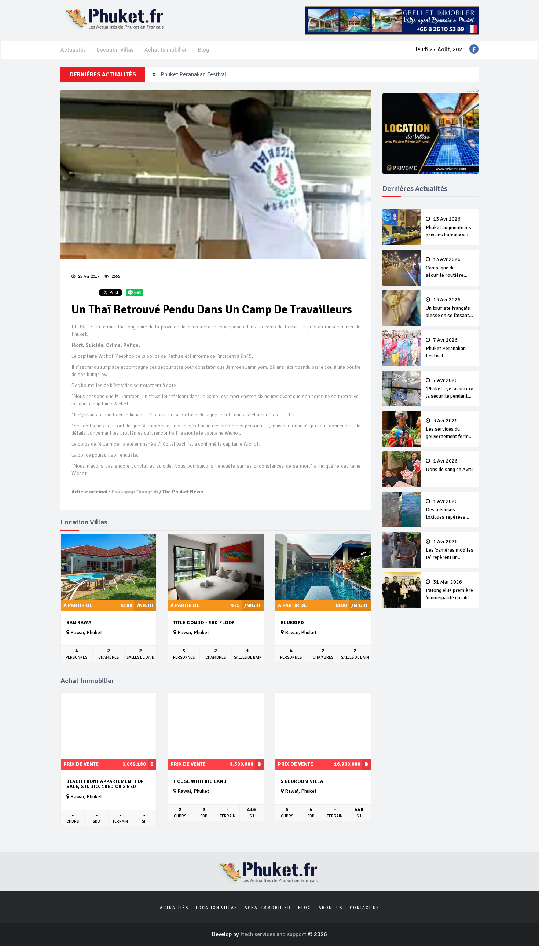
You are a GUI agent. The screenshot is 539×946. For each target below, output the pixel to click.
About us (330, 907)
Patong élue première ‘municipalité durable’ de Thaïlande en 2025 (449, 590)
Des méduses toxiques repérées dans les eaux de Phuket (445, 509)
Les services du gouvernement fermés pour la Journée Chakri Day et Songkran (450, 429)
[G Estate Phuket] (391, 20)
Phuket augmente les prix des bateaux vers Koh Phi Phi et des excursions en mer (449, 227)
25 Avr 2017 (88, 276)
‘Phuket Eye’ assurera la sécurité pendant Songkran (449, 389)
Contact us (364, 907)
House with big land (200, 781)
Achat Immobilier (165, 50)
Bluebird (292, 622)
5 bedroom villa (302, 781)
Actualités (73, 50)
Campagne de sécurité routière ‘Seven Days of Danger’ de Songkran (448, 268)
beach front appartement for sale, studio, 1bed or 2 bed (105, 784)
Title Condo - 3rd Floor (204, 622)
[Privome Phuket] (430, 133)
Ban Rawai (79, 622)
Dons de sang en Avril (449, 465)
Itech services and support (274, 934)
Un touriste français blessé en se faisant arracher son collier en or (448, 308)
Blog (203, 50)
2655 (115, 276)
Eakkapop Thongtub (134, 492)
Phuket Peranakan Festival (193, 74)
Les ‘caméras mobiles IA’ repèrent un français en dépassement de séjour (449, 550)
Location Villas (115, 50)
